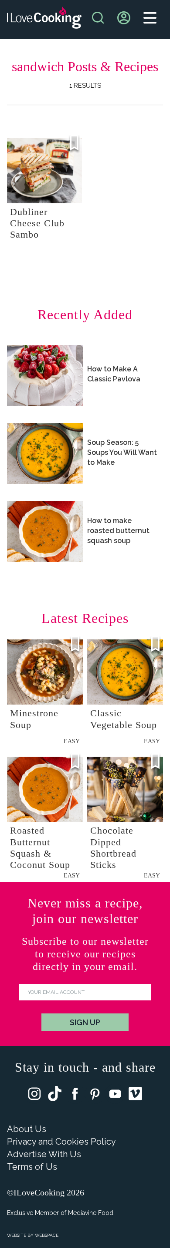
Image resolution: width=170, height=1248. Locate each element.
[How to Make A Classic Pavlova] (45, 375)
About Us (26, 1129)
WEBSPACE (46, 1235)
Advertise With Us (44, 1154)
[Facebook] (75, 1096)
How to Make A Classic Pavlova (113, 374)
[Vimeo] (135, 1095)
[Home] (44, 20)
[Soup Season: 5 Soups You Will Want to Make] (45, 453)
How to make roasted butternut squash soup (118, 530)
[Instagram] (34, 1096)
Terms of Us (32, 1167)
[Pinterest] (95, 1096)
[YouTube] (115, 1096)
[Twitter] (54, 1095)
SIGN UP (85, 1022)
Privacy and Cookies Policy (61, 1141)
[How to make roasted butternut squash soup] (45, 531)
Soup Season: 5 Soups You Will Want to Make (122, 452)
